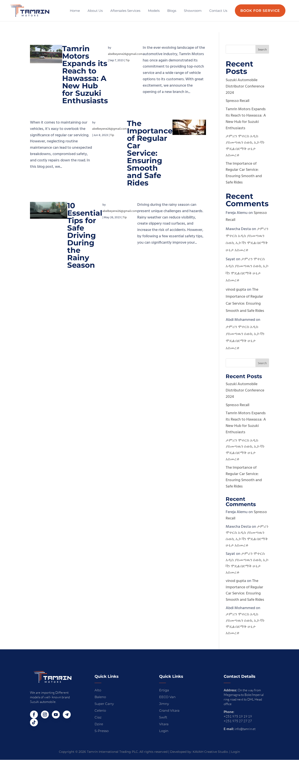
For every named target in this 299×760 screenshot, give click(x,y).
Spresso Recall (237, 101)
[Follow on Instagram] (45, 714)
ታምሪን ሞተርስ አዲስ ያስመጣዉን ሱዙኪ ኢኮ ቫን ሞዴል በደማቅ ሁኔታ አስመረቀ (245, 145)
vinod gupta (236, 290)
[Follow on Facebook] (34, 714)
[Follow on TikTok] (34, 722)
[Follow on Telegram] (67, 714)
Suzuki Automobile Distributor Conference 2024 (245, 86)
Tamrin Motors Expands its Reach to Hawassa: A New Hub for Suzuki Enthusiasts (85, 74)
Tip (128, 60)
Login (235, 752)
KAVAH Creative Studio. (211, 752)
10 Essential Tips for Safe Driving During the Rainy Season (84, 235)
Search (262, 49)
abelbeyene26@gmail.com (125, 54)
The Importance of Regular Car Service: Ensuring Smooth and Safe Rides (149, 153)
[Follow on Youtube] (56, 714)
